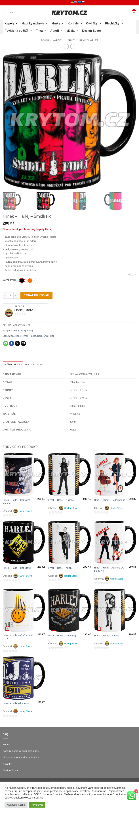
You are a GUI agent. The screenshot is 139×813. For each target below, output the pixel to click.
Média (70, 30)
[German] (72, 2)
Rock (39, 336)
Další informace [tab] (13, 364)
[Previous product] (72, 46)
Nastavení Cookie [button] (16, 804)
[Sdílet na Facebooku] (11, 343)
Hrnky (56, 23)
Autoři (54, 30)
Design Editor (91, 30)
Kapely (9, 23)
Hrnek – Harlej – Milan (59, 568)
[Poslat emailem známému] (23, 343)
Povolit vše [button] (37, 804)
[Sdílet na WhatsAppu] (5, 343)
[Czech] (83, 2)
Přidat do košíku (36, 295)
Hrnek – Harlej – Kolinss (61, 500)
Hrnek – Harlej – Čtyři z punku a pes (18, 637)
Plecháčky (112, 23)
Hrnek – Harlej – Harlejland (17, 568)
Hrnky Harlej (88, 40)
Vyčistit (131, 275)
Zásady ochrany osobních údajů (21, 750)
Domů (45, 40)
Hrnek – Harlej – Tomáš (106, 635)
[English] (75, 2)
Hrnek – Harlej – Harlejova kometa (16, 501)
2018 (11, 336)
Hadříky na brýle (33, 23)
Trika (39, 30)
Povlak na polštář (16, 30)
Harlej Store (23, 310)
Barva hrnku (9, 280)
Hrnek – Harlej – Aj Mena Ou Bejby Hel (109, 569)
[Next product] (66, 46)
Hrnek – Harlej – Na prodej (62, 635)
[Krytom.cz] (69, 12)
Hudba (33, 336)
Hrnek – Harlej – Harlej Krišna (109, 500)
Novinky (7, 763)
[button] (8, 13)
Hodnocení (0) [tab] (33, 364)
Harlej (70, 40)
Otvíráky (92, 23)
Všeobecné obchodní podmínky (21, 757)
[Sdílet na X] (17, 343)
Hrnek (25, 336)
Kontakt (7, 744)
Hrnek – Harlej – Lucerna (16, 703)
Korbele (73, 23)
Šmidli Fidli (48, 336)
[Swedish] (79, 2)
